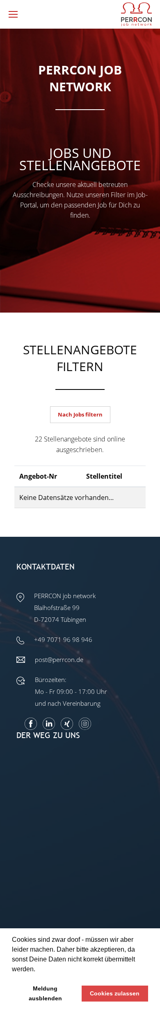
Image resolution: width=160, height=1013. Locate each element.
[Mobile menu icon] (13, 14)
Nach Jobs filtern (80, 414)
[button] (38, 969)
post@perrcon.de (59, 659)
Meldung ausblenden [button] (45, 993)
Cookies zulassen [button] (114, 993)
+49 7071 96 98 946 (63, 639)
